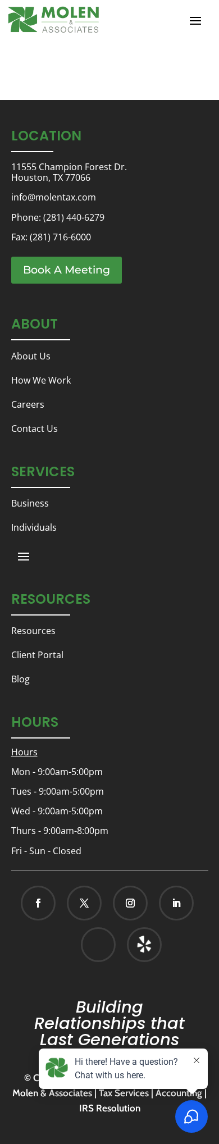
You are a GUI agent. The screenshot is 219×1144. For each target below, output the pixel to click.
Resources (33, 631)
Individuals (34, 527)
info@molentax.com (53, 197)
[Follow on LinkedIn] (176, 903)
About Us (31, 356)
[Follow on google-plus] (98, 944)
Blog (20, 679)
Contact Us (34, 428)
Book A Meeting (66, 269)
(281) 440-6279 (73, 217)
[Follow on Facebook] (38, 903)
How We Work (41, 380)
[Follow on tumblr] (144, 944)
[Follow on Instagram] (130, 903)
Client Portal (37, 655)
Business (30, 503)
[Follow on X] (84, 903)
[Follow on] (133, 945)
